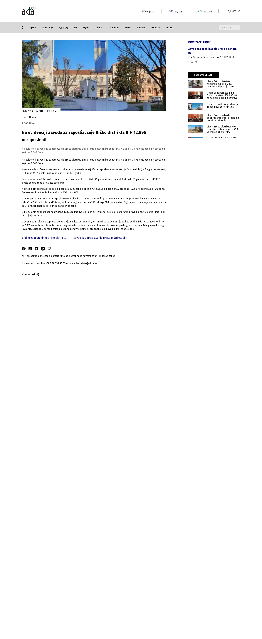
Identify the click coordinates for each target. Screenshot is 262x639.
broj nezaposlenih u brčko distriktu (44, 237)
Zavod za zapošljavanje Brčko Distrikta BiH (100, 237)
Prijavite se (233, 11)
